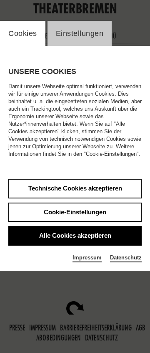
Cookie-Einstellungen (75, 212)
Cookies (22, 33)
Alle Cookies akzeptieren (75, 235)
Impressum (87, 257)
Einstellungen (80, 33)
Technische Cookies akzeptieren (75, 188)
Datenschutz (126, 257)
